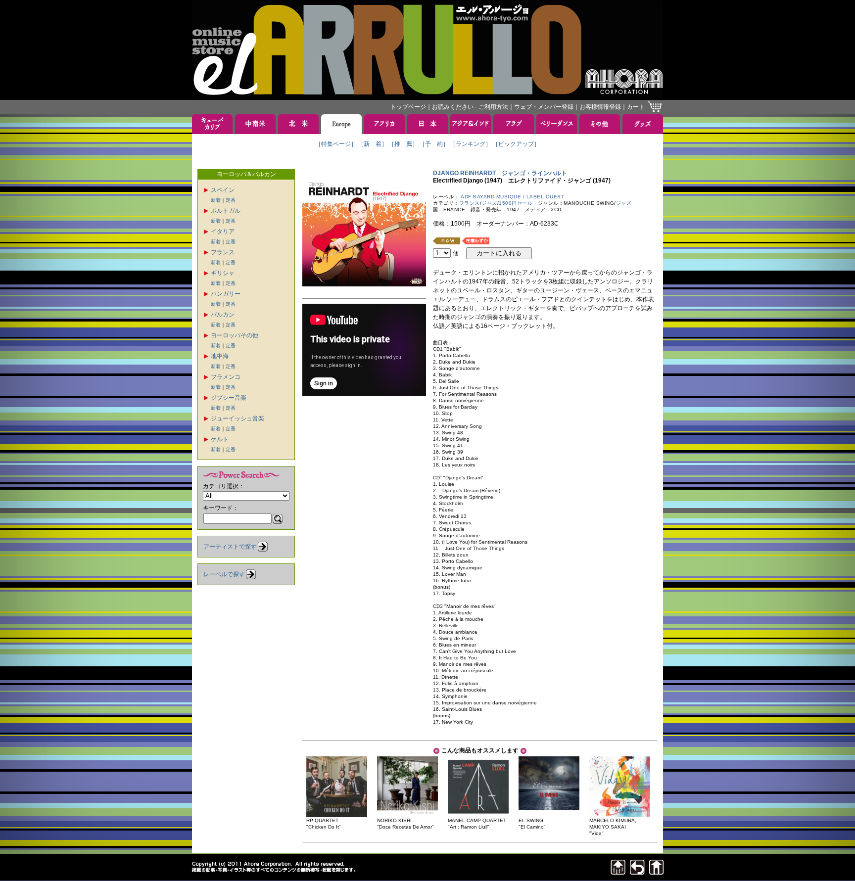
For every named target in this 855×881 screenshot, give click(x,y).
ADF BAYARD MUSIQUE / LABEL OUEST (512, 196)
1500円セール (515, 203)
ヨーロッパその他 (234, 335)
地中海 (220, 356)
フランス (223, 252)
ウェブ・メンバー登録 (543, 106)
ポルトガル (225, 210)
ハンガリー (225, 293)
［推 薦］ (403, 143)
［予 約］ (434, 143)
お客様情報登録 (600, 106)
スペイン (223, 189)
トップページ (408, 106)
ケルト (220, 439)
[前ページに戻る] (637, 872)
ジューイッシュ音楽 (237, 418)
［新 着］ (372, 143)
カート (636, 106)
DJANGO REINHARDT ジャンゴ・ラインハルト (500, 173)
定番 (231, 200)
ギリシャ (223, 273)
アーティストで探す (230, 546)
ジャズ (489, 203)
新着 (216, 200)
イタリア (223, 231)
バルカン (223, 314)
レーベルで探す (224, 574)
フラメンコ (225, 376)
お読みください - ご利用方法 (470, 106)
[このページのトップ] (618, 872)
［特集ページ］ (336, 143)
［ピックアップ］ (516, 143)
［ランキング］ (470, 143)
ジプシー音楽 (228, 397)
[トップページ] (656, 872)
